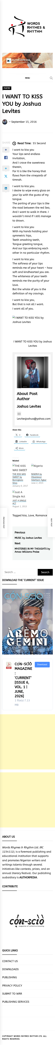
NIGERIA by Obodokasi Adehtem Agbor (38, 477)
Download (42, 664)
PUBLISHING (9, 977)
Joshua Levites (29, 406)
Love (31, 515)
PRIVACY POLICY (12, 985)
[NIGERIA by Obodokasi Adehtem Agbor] (39, 468)
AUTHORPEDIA (28, 877)
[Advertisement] (27, 741)
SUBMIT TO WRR (12, 993)
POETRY (7, 88)
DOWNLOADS (10, 969)
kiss (24, 515)
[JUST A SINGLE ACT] (20, 494)
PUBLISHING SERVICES (15, 1001)
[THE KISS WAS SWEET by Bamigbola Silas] (20, 468)
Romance (41, 515)
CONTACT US (10, 961)
